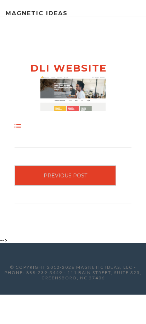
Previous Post (65, 175)
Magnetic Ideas (37, 13)
